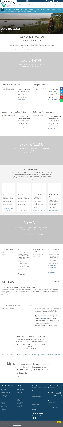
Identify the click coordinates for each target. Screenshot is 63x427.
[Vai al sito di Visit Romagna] (55, 407)
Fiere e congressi (4, 406)
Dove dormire (3, 387)
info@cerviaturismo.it (41, 327)
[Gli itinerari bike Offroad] (8, 355)
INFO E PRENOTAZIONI (59, 393)
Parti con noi (22, 99)
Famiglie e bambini (4, 389)
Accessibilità (19, 403)
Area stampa (3, 409)
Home (2, 31)
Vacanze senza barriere (5, 392)
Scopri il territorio (9, 31)
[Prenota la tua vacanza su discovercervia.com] (52, 387)
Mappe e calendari (20, 389)
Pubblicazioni (19, 387)
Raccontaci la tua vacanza (37, 406)
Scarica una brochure (36, 396)
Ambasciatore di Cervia (36, 403)
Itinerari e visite (18, 31)
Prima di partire (4, 395)
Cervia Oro (52, 272)
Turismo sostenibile (4, 402)
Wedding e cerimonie (5, 390)
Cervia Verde (53, 269)
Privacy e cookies (20, 402)
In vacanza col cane (4, 393)
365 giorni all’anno (4, 396)
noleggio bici (43, 318)
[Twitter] (61, 91)
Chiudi (59, 422)
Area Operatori (3, 403)
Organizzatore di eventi (5, 408)
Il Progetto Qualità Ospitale (6, 405)
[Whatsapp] (61, 100)
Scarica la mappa (23, 273)
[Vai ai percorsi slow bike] (39, 355)
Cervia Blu (52, 270)
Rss (17, 393)
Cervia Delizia (53, 267)
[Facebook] (61, 88)
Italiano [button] (33, 1)
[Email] (61, 94)
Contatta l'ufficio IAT (36, 397)
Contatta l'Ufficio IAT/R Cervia (56, 395)
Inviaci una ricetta (35, 404)
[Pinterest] (61, 97)
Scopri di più (22, 127)
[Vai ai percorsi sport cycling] (24, 355)
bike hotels (54, 315)
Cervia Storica (53, 265)
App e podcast (19, 392)
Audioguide (19, 390)
